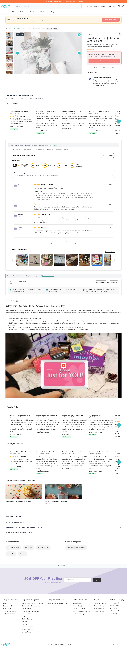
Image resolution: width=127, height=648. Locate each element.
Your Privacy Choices (118, 644)
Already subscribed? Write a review (104, 67)
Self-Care (25, 621)
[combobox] (48, 6)
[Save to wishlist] (120, 34)
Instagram (115, 605)
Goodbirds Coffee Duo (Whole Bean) (101, 111)
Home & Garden (27, 627)
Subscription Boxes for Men (31, 606)
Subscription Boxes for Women (76, 547)
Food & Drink (26, 614)
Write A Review (107, 155)
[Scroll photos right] (113, 260)
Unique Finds (26, 632)
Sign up (97, 580)
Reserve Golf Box (95, 415)
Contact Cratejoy (78, 614)
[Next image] (79, 53)
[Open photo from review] (22, 260)
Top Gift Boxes (8, 603)
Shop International (56, 600)
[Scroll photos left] (14, 260)
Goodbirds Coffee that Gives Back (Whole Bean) (74, 111)
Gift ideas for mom (43, 547)
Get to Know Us (80, 600)
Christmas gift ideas (13, 547)
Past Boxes (39, 149)
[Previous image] (17, 53)
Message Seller (100, 282)
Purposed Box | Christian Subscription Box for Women (22, 111)
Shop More (114, 282)
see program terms (98, 85)
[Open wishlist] (119, 6)
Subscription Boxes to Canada (58, 603)
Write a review (107, 173)
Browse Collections (9, 611)
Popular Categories (30, 600)
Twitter (114, 608)
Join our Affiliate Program (81, 611)
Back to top (63, 565)
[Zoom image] (79, 35)
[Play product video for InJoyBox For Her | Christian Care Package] (63, 365)
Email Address (70, 580)
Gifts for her (11, 554)
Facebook (115, 603)
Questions (50, 149)
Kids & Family (26, 608)
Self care (22, 554)
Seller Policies (99, 608)
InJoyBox (89, 34)
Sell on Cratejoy (99, 6)
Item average (24, 164)
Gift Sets (43, 12)
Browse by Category (11, 12)
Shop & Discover (10, 600)
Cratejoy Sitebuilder (79, 608)
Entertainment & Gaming (30, 611)
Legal (96, 600)
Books (24, 616)
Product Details (27, 149)
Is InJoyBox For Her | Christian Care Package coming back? (25, 527)
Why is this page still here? (14, 522)
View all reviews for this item (62, 242)
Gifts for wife (28, 547)
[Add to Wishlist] (32, 110)
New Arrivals (34, 12)
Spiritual (25, 624)
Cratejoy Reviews (9, 614)
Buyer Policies (99, 611)
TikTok (114, 613)
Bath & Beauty (27, 619)
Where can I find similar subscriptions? (18, 532)
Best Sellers (24, 12)
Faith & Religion (17, 28)
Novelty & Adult (27, 629)
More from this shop (62, 149)
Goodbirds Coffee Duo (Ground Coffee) (48, 111)
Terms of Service (100, 603)
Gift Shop (51, 12)
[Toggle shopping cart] (123, 6)
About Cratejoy (78, 603)
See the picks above (48, 276)
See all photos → (110, 252)
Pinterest (114, 611)
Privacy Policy (99, 606)
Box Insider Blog (8, 606)
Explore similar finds (110, 19)
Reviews (16, 149)
